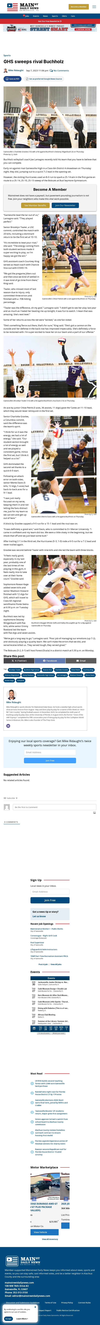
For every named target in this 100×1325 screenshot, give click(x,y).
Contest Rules (84, 1303)
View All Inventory (50, 1239)
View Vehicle (50, 1228)
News (45, 16)
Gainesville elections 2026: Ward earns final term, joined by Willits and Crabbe (51, 1102)
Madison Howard (76, 675)
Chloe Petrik (75, 670)
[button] (34, 1199)
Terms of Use (50, 1303)
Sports (55, 16)
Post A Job (43, 964)
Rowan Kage (9, 680)
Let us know (39, 916)
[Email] (8, 726)
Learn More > (22, 1319)
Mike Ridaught (16, 70)
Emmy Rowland (28, 675)
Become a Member (79, 7)
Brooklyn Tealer (15, 670)
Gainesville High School (45, 675)
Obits (64, 16)
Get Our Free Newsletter (49, 21)
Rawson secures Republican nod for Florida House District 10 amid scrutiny (50, 1152)
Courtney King (88, 670)
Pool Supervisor (37, 942)
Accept (8, 1319)
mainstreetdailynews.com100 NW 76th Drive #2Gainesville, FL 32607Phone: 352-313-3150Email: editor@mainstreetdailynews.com (27, 1289)
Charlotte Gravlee (61, 670)
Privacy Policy (67, 1303)
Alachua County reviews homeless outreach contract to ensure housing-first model (50, 1132)
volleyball (20, 680)
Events (36, 16)
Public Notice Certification (68, 1310)
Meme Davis (90, 675)
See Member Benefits (35, 205)
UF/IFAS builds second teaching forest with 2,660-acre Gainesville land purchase (50, 1083)
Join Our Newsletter (65, 205)
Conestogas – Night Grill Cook (43, 936)
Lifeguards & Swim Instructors (43, 949)
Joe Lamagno (62, 675)
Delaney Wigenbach (12, 675)
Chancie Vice (47, 670)
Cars (73, 16)
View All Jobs (56, 964)
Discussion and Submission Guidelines (22, 1303)
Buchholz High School (31, 670)
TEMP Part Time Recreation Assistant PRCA (49, 956)
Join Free (50, 760)
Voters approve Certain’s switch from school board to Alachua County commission (51, 1122)
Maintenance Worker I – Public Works (46, 929)
